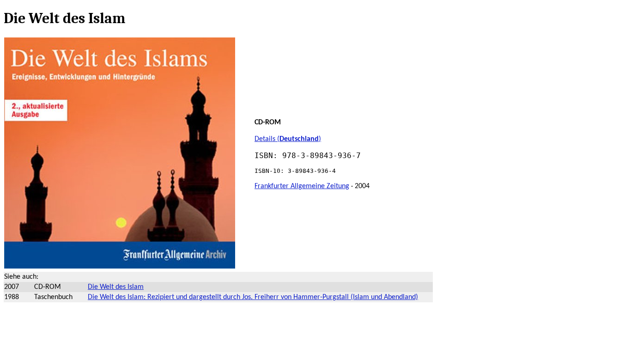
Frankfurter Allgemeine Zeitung (302, 186)
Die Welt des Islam (116, 287)
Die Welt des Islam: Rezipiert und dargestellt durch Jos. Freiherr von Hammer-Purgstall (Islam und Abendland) (253, 297)
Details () (288, 139)
